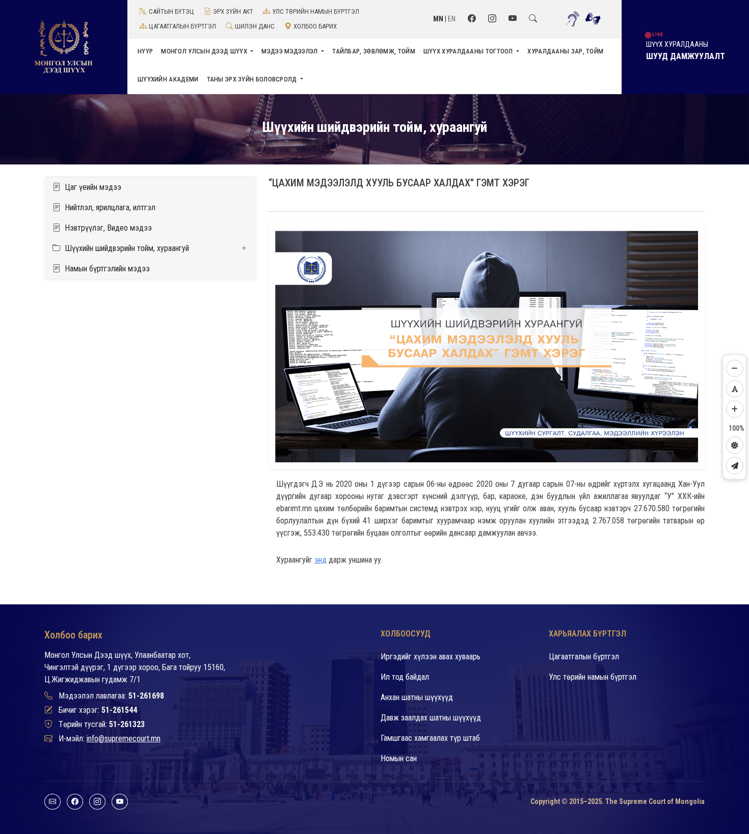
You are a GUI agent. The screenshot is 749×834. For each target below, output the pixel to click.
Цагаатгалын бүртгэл (182, 26)
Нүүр (145, 51)
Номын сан (399, 758)
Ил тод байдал (405, 677)
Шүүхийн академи (168, 79)
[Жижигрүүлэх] (734, 368)
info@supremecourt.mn (123, 738)
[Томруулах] (734, 409)
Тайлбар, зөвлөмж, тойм (373, 51)
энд (320, 560)
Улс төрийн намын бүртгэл (315, 11)
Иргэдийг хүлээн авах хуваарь (430, 656)
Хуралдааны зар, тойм (565, 51)
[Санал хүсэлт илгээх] (734, 466)
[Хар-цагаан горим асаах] (734, 445)
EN (452, 19)
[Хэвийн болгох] (734, 389)
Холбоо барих (315, 26)
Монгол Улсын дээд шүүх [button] (205, 51)
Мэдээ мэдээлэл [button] (290, 51)
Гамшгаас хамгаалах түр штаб (430, 738)
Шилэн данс (255, 26)
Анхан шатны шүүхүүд (417, 697)
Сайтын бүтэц (171, 11)
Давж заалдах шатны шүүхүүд (431, 717)
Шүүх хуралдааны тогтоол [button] (469, 51)
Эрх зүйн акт (233, 11)
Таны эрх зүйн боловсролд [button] (253, 79)
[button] (150, 248)
